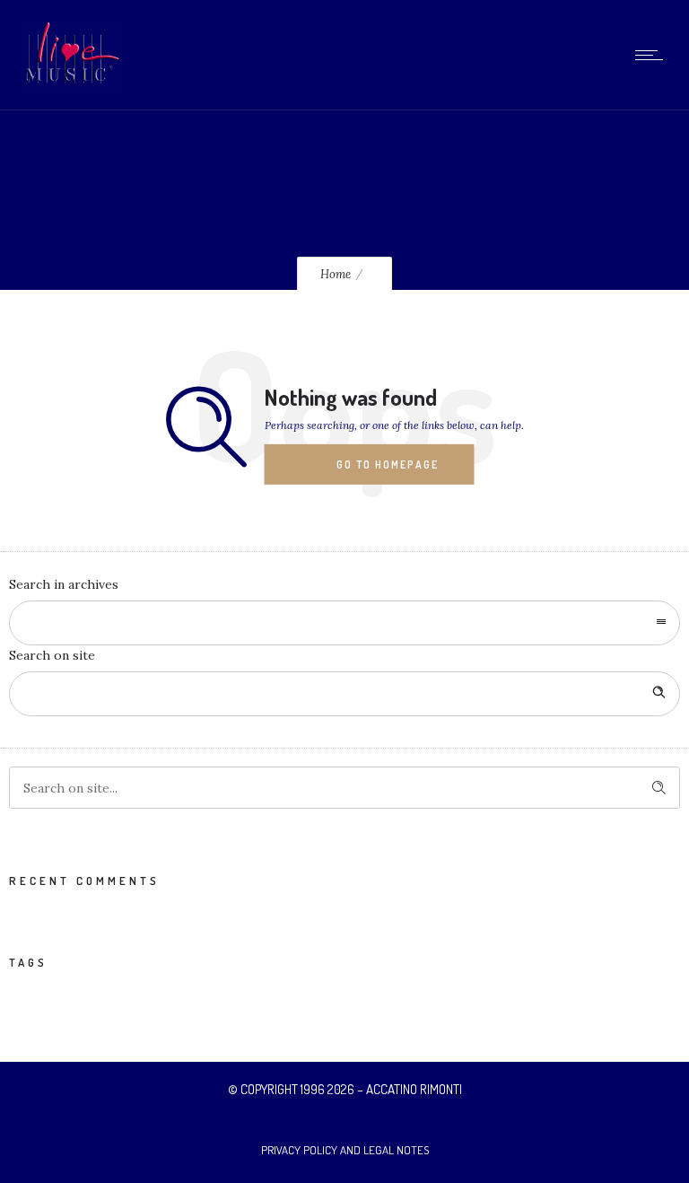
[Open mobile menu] (653, 55)
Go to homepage (387, 464)
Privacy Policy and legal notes (345, 1150)
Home (335, 274)
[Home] (70, 87)
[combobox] (344, 622)
